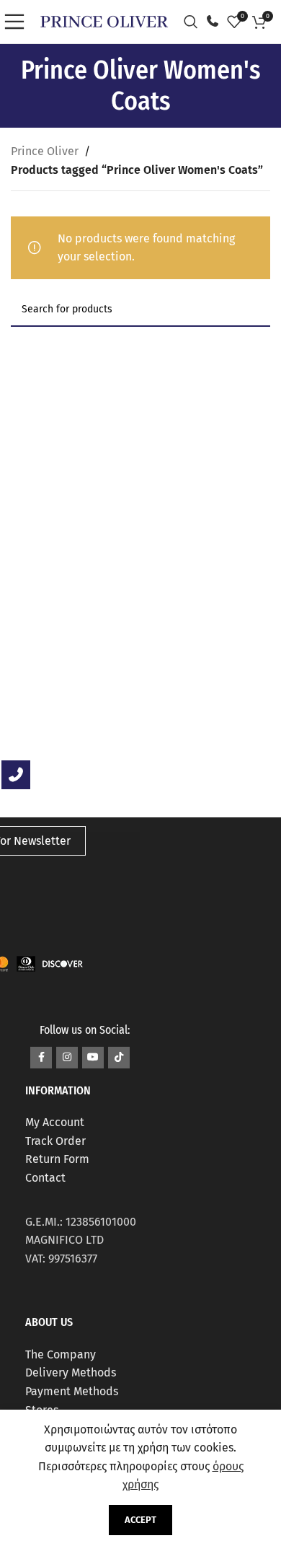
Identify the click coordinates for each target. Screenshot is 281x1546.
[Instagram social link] (67, 1057)
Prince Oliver (45, 151)
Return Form (57, 1159)
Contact (45, 1178)
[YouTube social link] (93, 1057)
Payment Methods (71, 1391)
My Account (54, 1122)
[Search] (194, 21)
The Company (60, 1354)
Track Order (55, 1141)
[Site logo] (104, 20)
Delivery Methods (70, 1372)
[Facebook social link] (41, 1057)
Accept (140, 1519)
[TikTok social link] (119, 1057)
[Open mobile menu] (18, 21)
